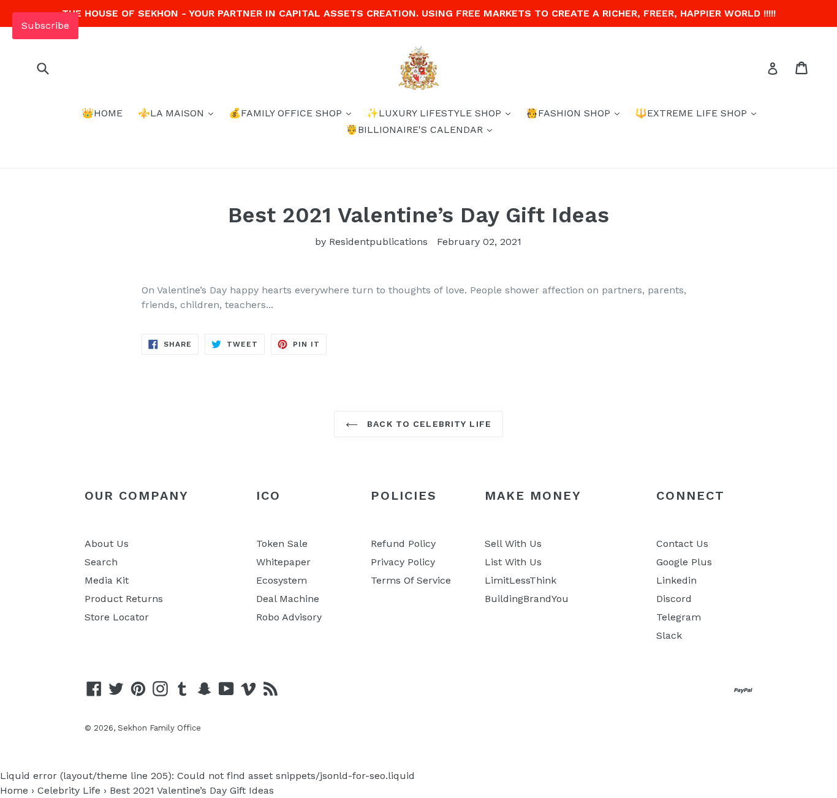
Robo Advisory (289, 617)
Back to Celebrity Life (427, 424)
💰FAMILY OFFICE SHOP (287, 113)
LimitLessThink (520, 580)
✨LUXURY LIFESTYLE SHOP (435, 113)
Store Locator (117, 617)
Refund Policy (403, 543)
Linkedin (676, 580)
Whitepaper (283, 562)
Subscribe (45, 25)
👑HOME (102, 113)
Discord (674, 598)
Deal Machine (287, 598)
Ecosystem (281, 580)
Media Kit (107, 580)
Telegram (678, 617)
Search (101, 562)
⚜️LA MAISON (172, 113)
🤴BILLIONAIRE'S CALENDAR (416, 129)
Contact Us (682, 543)
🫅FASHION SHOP (569, 113)
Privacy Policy (403, 562)
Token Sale (282, 543)
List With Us (513, 562)
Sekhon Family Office (159, 727)
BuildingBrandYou (527, 598)
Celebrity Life (68, 790)
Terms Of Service (411, 580)
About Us (107, 543)
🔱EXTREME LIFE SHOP (692, 113)
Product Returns (124, 598)
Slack (669, 635)
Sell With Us (513, 543)
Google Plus (684, 562)
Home (14, 790)
